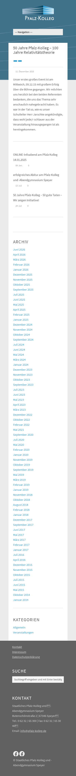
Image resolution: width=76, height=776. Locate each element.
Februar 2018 (21, 510)
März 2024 (19, 359)
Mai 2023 (18, 399)
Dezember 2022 (22, 414)
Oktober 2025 (21, 284)
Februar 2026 (21, 264)
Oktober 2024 (21, 334)
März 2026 (19, 259)
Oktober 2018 (21, 500)
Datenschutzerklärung (26, 657)
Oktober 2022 (21, 419)
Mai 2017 (18, 535)
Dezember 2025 (22, 274)
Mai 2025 (18, 304)
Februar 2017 (21, 545)
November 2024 (22, 329)
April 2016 (19, 560)
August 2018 (20, 505)
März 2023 (19, 409)
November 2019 (22, 459)
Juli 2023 (18, 389)
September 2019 (23, 469)
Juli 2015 (18, 580)
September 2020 (23, 434)
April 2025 (19, 309)
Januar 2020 (20, 454)
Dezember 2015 (22, 565)
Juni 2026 (19, 249)
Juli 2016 (18, 555)
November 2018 (22, 495)
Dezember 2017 (22, 520)
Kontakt (17, 647)
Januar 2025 (20, 319)
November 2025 (22, 279)
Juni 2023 (19, 394)
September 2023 (23, 384)
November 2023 (22, 374)
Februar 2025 (21, 314)
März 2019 (19, 480)
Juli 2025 (18, 294)
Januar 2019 (20, 490)
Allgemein (19, 627)
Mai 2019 (18, 474)
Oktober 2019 (21, 464)
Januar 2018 (20, 515)
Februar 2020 (21, 449)
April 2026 (19, 254)
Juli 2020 (18, 439)
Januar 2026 (20, 269)
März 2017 (19, 540)
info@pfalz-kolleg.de (33, 731)
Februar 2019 (21, 485)
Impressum (19, 652)
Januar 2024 (20, 364)
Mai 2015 (18, 590)
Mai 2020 (18, 444)
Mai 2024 (18, 354)
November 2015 (22, 570)
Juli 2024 (18, 344)
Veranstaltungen (23, 632)
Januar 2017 (20, 550)
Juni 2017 (19, 530)
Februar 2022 (21, 424)
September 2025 (23, 289)
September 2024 (23, 339)
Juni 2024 (19, 349)
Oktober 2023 (21, 379)
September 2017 (23, 525)
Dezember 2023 (22, 369)
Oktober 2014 (21, 595)
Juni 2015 (19, 585)
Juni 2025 (19, 299)
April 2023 (19, 404)
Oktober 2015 (21, 575)
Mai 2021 (18, 429)
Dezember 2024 (22, 324)
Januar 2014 (20, 600)
